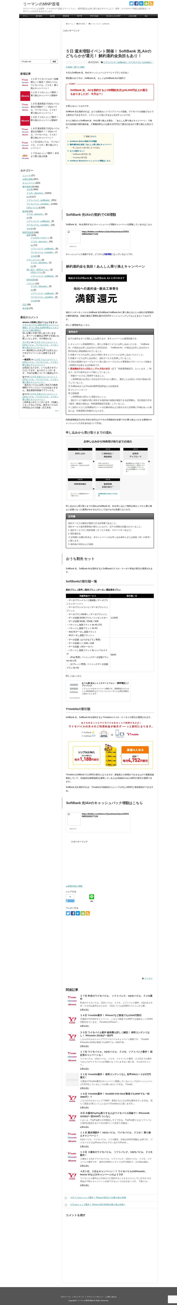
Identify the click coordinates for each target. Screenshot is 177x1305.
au (28, 197)
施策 (29, 235)
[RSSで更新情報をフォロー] (151, 3)
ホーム (25, 16)
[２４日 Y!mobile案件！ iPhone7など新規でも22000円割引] (72, 1020)
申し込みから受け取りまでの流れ (86, 148)
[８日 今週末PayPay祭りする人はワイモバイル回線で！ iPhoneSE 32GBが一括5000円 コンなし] (72, 1118)
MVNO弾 (31, 280)
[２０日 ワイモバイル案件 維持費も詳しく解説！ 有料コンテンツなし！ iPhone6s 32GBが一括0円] (72, 1037)
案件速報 (39, 16)
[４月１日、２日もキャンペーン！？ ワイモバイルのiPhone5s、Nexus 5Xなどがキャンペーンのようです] (72, 1176)
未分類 (25, 308)
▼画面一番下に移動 (75, 67)
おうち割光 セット (77, 151)
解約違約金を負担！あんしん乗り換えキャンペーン (91, 144)
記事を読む (84, 1010)
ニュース (26, 175)
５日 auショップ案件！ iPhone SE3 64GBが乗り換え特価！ (98, 1204)
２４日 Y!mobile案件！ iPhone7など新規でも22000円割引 (111, 1015)
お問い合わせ (111, 1297)
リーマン (148, 978)
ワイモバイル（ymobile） (141, 62)
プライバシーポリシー (95, 1297)
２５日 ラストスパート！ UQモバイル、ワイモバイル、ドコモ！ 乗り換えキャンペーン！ (40, 345)
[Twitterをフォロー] (131, 3)
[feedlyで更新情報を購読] (146, 3)
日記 (146, 16)
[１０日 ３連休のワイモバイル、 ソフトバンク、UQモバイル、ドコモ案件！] (72, 1157)
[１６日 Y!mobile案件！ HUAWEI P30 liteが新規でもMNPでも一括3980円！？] (72, 1099)
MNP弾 (79, 16)
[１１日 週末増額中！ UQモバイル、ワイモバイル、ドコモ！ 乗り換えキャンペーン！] (72, 1137)
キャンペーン (28, 183)
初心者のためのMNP (113, 16)
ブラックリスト (34, 260)
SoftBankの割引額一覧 (82, 154)
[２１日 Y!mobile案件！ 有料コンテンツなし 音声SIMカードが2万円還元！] (72, 1079)
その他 (30, 189)
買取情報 (66, 16)
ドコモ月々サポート (40, 238)
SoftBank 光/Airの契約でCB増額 (83, 141)
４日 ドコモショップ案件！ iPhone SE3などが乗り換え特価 (98, 1197)
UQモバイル (32, 208)
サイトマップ (79, 1297)
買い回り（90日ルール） (38, 270)
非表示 (93, 136)
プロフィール (66, 1297)
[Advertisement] (110, 38)
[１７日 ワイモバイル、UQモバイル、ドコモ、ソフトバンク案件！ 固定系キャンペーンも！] (72, 1057)
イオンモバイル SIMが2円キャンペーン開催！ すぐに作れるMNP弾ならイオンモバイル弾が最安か (40, 327)
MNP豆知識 (94, 16)
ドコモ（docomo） (35, 193)
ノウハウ (31, 283)
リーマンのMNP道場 (41, 4)
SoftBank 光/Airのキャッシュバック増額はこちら (90, 161)
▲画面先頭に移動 (74, 886)
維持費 (52, 16)
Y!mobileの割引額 (80, 157)
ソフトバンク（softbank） (115, 62)
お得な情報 (132, 16)
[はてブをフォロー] (141, 3)
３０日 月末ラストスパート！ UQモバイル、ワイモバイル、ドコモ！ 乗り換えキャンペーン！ (40, 379)
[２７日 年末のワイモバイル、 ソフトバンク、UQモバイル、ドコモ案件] (72, 1001)
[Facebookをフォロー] (136, 3)
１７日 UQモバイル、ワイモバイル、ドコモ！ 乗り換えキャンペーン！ (45, 145)
